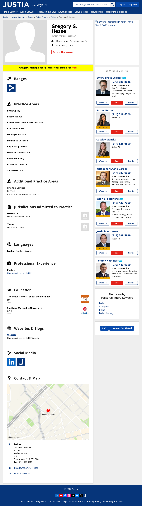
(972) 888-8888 (121, 82)
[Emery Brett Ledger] (103, 87)
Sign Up (133, 4)
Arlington (104, 306)
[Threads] (73, 495)
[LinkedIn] (57, 495)
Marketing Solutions (116, 12)
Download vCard (22, 473)
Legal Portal (42, 501)
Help (64, 501)
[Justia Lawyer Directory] (16, 4)
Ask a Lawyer (27, 12)
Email (117, 102)
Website (11, 334)
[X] (81, 495)
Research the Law (46, 12)
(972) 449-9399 (121, 265)
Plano (102, 309)
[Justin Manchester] (103, 240)
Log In (122, 4)
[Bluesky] (77, 495)
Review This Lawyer (63, 51)
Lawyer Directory (18, 17)
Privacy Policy (94, 501)
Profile (131, 102)
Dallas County (42, 17)
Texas (30, 17)
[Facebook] (65, 495)
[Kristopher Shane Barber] (103, 178)
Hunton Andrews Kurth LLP (63, 36)
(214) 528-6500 (121, 114)
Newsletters (97, 12)
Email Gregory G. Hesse (26, 467)
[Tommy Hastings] (103, 270)
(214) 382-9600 (121, 173)
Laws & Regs (81, 12)
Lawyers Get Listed (121, 328)
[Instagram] (69, 495)
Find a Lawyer (10, 12)
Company (55, 501)
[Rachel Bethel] (103, 119)
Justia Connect (26, 501)
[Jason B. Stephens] (103, 208)
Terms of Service (77, 501)
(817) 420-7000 (121, 203)
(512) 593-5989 (121, 235)
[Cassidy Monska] (103, 149)
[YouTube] (61, 495)
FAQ (104, 328)
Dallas (53, 17)
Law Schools (65, 12)
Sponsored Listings (117, 71)
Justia (5, 17)
